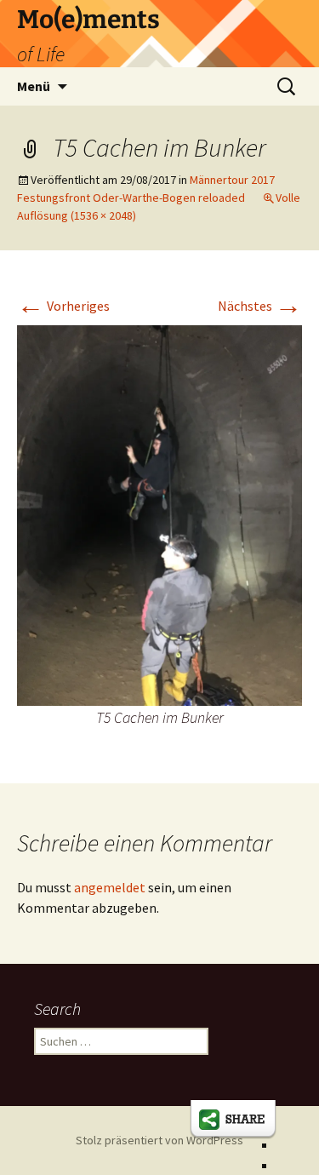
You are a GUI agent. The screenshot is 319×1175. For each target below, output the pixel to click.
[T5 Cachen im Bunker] (159, 513)
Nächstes (260, 305)
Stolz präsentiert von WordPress (159, 1140)
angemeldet (109, 887)
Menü (33, 86)
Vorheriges (63, 305)
